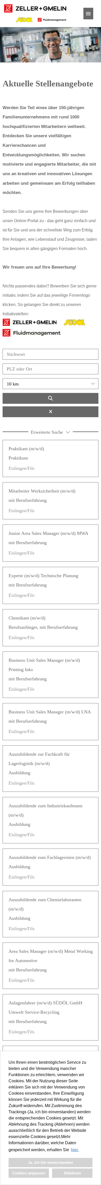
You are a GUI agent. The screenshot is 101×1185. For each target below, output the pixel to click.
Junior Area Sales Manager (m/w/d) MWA (48, 533)
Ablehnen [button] (72, 1173)
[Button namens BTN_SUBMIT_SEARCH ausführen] (50, 398)
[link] (50, 458)
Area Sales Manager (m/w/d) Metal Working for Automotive (51, 956)
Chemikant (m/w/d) (27, 617)
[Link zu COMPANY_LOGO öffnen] (35, 13)
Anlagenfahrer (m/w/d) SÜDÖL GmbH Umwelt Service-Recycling (45, 1007)
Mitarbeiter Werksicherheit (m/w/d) (42, 491)
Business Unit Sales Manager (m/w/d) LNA (50, 711)
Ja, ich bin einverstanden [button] (50, 1162)
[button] (50, 431)
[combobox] (50, 383)
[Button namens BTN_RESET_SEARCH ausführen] (50, 411)
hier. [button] (75, 1150)
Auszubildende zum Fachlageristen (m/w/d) (50, 857)
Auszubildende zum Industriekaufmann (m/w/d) (45, 810)
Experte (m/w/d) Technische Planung (43, 575)
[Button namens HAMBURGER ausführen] (88, 13)
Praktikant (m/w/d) (26, 448)
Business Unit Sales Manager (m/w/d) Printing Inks (44, 665)
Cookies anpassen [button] (28, 1173)
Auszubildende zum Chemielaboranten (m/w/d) (45, 904)
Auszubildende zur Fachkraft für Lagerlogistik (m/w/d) (39, 759)
